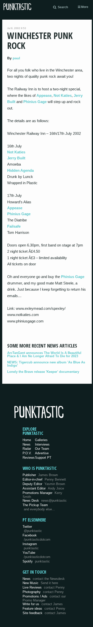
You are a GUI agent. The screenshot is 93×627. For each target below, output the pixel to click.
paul (16, 58)
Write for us (43, 604)
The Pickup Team (35, 505)
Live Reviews (44, 587)
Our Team (42, 449)
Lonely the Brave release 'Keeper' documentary (43, 372)
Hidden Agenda (20, 170)
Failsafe (14, 226)
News (27, 444)
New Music (40, 583)
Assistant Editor (43, 488)
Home (27, 440)
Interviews (42, 444)
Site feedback (44, 613)
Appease (44, 95)
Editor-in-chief (44, 479)
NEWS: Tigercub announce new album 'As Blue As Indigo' (46, 363)
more (84, 7)
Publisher (40, 475)
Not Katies (63, 95)
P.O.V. (27, 453)
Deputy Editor (44, 484)
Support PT (43, 457)
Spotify (36, 561)
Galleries (41, 440)
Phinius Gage (35, 102)
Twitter (32, 529)
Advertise (42, 453)
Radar (27, 449)
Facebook (36, 537)
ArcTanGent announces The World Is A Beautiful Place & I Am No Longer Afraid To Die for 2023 (44, 354)
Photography (43, 592)
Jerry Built (16, 158)
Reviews (29, 457)
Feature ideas (44, 608)
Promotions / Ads (44, 598)
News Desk (45, 500)
